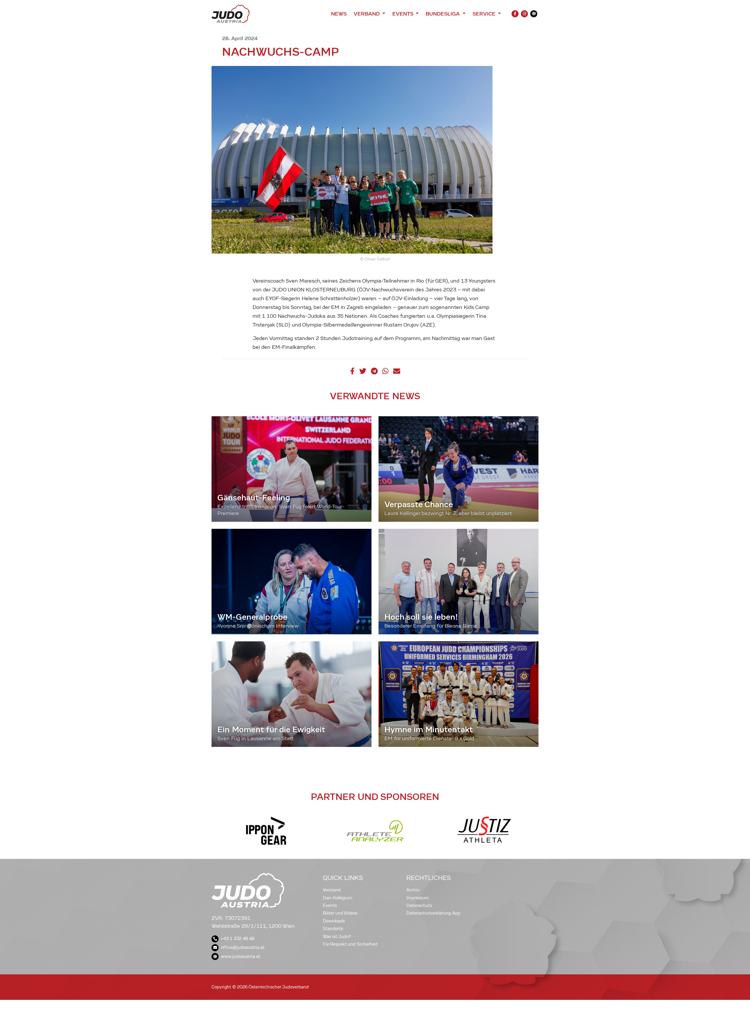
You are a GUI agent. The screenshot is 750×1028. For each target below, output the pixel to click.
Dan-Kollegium (337, 897)
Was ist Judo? (337, 936)
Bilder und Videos (340, 913)
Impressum (417, 897)
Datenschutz (419, 905)
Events (330, 905)
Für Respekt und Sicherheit (350, 944)
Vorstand (332, 890)
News (339, 14)
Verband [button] (367, 14)
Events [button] (403, 14)
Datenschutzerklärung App (433, 913)
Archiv (413, 890)
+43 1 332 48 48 (237, 938)
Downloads (334, 921)
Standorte (333, 928)
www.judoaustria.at (240, 956)
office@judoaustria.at (243, 947)
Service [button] (485, 14)
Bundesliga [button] (443, 14)
